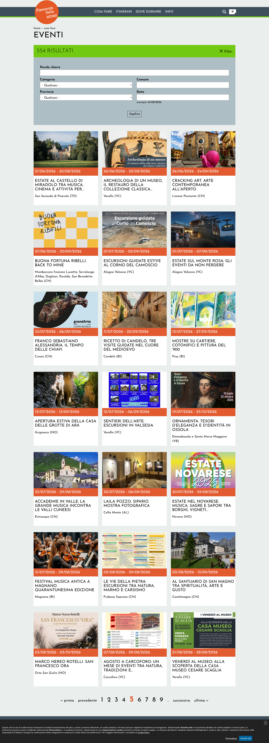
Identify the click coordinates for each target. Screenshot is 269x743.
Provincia (47, 92)
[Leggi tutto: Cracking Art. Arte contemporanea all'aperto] (203, 168)
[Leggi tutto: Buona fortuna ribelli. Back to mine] (66, 248)
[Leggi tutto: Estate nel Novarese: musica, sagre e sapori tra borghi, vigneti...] (203, 489)
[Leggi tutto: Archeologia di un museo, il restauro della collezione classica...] (134, 168)
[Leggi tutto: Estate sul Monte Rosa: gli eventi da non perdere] (203, 248)
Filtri (228, 51)
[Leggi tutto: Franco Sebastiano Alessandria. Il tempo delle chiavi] (66, 329)
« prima (67, 701)
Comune (143, 79)
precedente (87, 701)
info (169, 11)
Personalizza (231, 738)
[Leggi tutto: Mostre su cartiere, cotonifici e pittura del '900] (203, 329)
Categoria (47, 79)
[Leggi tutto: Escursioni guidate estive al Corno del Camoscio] (134, 248)
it (233, 11)
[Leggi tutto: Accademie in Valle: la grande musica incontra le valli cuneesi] (66, 489)
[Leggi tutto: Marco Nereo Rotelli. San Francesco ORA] (66, 649)
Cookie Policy (143, 732)
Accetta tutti (245, 738)
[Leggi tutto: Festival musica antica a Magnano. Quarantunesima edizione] (66, 569)
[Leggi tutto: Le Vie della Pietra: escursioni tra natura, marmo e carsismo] (134, 569)
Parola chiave (50, 67)
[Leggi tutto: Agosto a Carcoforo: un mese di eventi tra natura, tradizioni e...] (134, 649)
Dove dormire (148, 11)
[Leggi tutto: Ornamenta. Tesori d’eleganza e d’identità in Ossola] (203, 409)
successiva (181, 701)
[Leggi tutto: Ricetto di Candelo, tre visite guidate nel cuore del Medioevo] (134, 329)
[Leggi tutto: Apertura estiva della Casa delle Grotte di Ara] (66, 409)
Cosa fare (103, 11)
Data (140, 92)
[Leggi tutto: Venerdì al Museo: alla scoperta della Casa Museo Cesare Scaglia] (203, 649)
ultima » (201, 701)
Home (37, 28)
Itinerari (124, 11)
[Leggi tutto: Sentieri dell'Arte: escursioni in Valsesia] (134, 409)
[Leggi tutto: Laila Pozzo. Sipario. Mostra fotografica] (134, 489)
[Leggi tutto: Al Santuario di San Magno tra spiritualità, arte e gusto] (203, 569)
